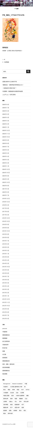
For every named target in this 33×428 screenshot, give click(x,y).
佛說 (9, 389)
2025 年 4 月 (5, 156)
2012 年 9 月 (5, 309)
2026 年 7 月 (5, 107)
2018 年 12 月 (6, 202)
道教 (10, 410)
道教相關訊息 (6, 370)
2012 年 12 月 (6, 299)
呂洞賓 (22, 392)
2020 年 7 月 (5, 195)
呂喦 (17, 392)
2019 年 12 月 (6, 198)
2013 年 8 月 (5, 273)
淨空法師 (26, 401)
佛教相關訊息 (6, 335)
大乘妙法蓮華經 (20, 395)
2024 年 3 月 (5, 179)
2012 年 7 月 (5, 315)
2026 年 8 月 (5, 104)
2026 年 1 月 (5, 127)
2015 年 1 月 (5, 253)
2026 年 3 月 (5, 120)
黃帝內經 (10, 413)
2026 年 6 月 (5, 111)
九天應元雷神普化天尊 (16, 386)
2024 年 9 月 (5, 176)
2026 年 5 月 (5, 114)
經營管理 (4, 357)
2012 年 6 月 (5, 318)
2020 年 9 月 (5, 192)
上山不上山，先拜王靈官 (9, 94)
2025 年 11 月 (6, 133)
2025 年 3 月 (5, 159)
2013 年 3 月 (5, 289)
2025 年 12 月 (6, 130)
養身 (4, 413)
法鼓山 (11, 401)
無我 (11, 404)
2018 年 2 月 (5, 205)
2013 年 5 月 (5, 283)
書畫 (3, 351)
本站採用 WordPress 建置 (8, 424)
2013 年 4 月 (5, 286)
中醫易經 (4, 331)
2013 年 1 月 (5, 296)
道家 (23, 407)
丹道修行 (5, 386)
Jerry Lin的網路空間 (12, 2)
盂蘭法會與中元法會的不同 (9, 81)
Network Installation (17, 383)
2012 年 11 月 (6, 302)
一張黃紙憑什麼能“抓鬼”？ (9, 88)
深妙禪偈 (5, 404)
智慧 (16, 398)
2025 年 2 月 (5, 163)
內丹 (22, 389)
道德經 (5, 410)
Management (6, 383)
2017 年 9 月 (5, 208)
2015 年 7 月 (5, 240)
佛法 (4, 389)
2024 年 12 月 (6, 169)
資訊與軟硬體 (6, 367)
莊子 (11, 407)
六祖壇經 (5, 392)
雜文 (20, 410)
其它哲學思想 (6, 341)
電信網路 (4, 374)
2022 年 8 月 (5, 185)
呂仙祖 (12, 392)
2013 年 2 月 (5, 292)
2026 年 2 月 (5, 124)
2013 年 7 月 (5, 276)
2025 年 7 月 (5, 146)
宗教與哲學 (5, 344)
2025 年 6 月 (5, 150)
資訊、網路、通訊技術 (8, 364)
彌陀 (27, 395)
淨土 (16, 401)
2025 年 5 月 (5, 153)
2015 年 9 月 (5, 234)
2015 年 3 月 (5, 250)
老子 (23, 404)
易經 (11, 398)
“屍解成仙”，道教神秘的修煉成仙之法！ (13, 85)
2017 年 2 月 (5, 215)
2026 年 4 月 (5, 117)
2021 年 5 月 (5, 189)
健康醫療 (4, 338)
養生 (25, 410)
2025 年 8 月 (5, 143)
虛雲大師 (17, 407)
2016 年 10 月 (6, 221)
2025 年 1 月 (5, 166)
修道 (18, 389)
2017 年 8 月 (5, 211)
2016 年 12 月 (6, 218)
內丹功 (27, 389)
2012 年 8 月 (5, 312)
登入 (11, 50)
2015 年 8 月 (5, 237)
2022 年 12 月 (6, 182)
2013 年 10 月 (6, 266)
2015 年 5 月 (5, 247)
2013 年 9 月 (5, 270)
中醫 (26, 383)
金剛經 (15, 410)
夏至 (12, 395)
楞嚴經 (21, 398)
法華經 (5, 401)
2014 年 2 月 (5, 263)
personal (4, 328)
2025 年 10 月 (6, 137)
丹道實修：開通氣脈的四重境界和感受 (12, 91)
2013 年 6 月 (5, 279)
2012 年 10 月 (6, 305)
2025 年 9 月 (5, 140)
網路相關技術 (6, 361)
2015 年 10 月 (6, 231)
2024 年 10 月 (6, 172)
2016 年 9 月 (5, 224)
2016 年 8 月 (5, 227)
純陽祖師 (17, 404)
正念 (26, 398)
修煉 (13, 389)
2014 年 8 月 (5, 257)
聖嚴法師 (5, 407)
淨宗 (20, 401)
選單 (17, 8)
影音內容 (4, 348)
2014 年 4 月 (5, 260)
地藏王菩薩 (6, 395)
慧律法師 (5, 398)
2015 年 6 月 (5, 244)
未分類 (4, 354)
